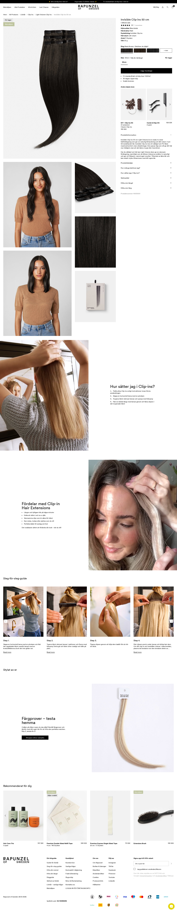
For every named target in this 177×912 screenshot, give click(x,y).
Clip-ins (30, 15)
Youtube (112, 877)
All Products (13, 15)
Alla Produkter (19, 7)
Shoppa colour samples (35, 737)
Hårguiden (55, 7)
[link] (124, 63)
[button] (59, 88)
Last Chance (43, 7)
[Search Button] (167, 7)
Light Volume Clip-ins (44, 15)
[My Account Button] (162, 7)
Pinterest (112, 874)
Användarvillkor (161, 876)
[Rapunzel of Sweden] (88, 7)
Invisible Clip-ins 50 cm (62, 15)
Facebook (112, 870)
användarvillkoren (154, 869)
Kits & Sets (32, 7)
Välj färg (156, 7)
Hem (5, 15)
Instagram (112, 863)
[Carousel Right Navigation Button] (170, 104)
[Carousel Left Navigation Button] (123, 104)
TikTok (111, 866)
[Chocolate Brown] (140, 50)
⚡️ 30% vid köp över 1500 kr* (58, 2)
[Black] (153, 50)
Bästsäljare (7, 7)
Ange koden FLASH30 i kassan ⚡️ (86, 2)
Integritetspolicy (146, 876)
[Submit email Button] (171, 863)
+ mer (166, 50)
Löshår (22, 15)
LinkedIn (112, 881)
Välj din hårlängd (136, 58)
